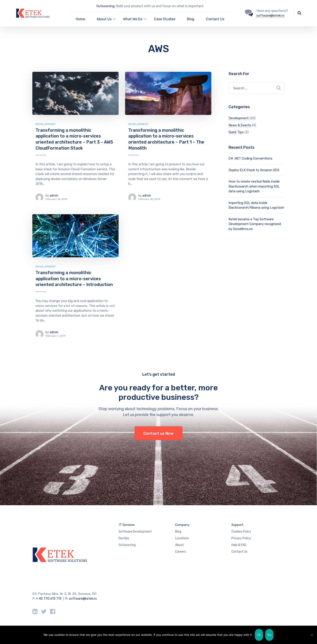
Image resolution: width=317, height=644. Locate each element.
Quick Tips (236, 132)
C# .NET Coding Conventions (250, 158)
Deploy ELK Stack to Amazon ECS (254, 170)
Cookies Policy (241, 531)
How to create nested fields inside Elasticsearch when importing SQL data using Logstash (254, 186)
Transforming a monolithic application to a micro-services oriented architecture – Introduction (74, 278)
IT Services (127, 525)
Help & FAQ (238, 545)
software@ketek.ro (270, 15)
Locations (182, 538)
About (179, 545)
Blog (190, 19)
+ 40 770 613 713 (48, 598)
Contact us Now (158, 433)
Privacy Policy (241, 538)
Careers (180, 551)
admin (54, 195)
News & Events (240, 125)
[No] (311, 635)
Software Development (135, 531)
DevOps (124, 538)
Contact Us (215, 19)
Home (80, 19)
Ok (259, 634)
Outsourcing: (105, 6)
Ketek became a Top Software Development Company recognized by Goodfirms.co (255, 224)
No (269, 634)
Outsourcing (127, 545)
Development (46, 124)
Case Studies (164, 19)
